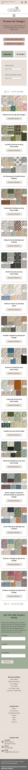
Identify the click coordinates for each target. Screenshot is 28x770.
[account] (25, 2)
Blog (14, 717)
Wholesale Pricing (14, 713)
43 (12, 91)
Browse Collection (14, 118)
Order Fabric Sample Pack (14, 39)
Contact (14, 715)
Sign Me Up (7, 662)
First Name (4, 635)
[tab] (7, 54)
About (14, 708)
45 (18, 91)
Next (21, 91)
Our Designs (14, 684)
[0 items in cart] (22, 2)
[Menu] (14, 15)
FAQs (14, 719)
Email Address (5, 652)
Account (14, 722)
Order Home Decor (14, 681)
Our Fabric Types (14, 688)
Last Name (4, 644)
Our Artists (14, 686)
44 (15, 91)
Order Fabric (14, 679)
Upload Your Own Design (14, 43)
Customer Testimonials (14, 690)
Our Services (14, 711)
